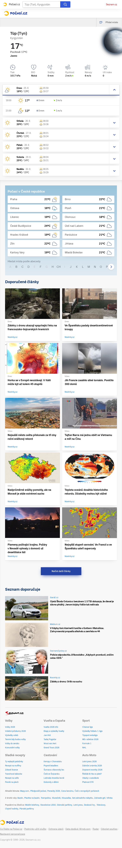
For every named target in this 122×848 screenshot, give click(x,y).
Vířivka (109, 798)
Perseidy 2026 (53, 791)
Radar (96, 829)
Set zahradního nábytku (82, 798)
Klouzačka (66, 798)
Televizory (101, 805)
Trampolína (46, 798)
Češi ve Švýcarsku (52, 774)
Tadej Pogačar (50, 739)
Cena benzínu (67, 791)
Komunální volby (12, 747)
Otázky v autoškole (90, 778)
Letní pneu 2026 (89, 761)
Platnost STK (88, 782)
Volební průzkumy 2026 (15, 731)
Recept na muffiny (13, 766)
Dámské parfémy (64, 805)
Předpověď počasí (38, 791)
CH (59, 266)
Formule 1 (86, 743)
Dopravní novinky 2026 (92, 770)
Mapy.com (24, 791)
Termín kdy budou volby (15, 739)
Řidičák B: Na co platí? (92, 774)
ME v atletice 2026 (90, 739)
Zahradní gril (99, 798)
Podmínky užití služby (35, 829)
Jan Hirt (47, 735)
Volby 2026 (10, 727)
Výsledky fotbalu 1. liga (92, 731)
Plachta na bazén (32, 798)
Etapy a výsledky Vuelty (54, 731)
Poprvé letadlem (51, 766)
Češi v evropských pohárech (87, 791)
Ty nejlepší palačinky (14, 761)
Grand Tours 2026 (51, 747)
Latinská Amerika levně (54, 778)
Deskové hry (89, 805)
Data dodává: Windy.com (78, 829)
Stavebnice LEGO (48, 805)
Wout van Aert (50, 743)
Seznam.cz (111, 4)
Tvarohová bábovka (13, 774)
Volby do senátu (12, 743)
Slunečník (56, 798)
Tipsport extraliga (90, 735)
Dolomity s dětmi (51, 782)
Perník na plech (12, 782)
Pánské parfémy (27, 809)
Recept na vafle (12, 778)
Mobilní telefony (32, 805)
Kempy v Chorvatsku (53, 761)
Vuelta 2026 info (51, 727)
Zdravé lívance (11, 770)
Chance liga (87, 727)
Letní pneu (78, 805)
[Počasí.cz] (15, 13)
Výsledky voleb (11, 735)
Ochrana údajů (55, 829)
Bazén (20, 798)
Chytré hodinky (11, 809)
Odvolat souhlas (109, 829)
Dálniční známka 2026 (92, 766)
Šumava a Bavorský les (54, 770)
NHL (84, 747)
